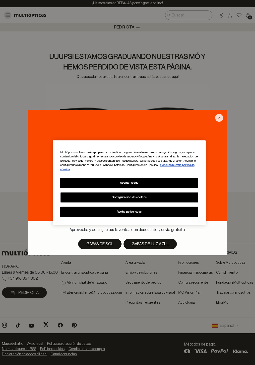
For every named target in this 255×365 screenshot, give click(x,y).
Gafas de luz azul (150, 244)
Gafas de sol (99, 244)
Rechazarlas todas (129, 211)
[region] (129, 182)
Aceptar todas (129, 182)
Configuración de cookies (129, 197)
